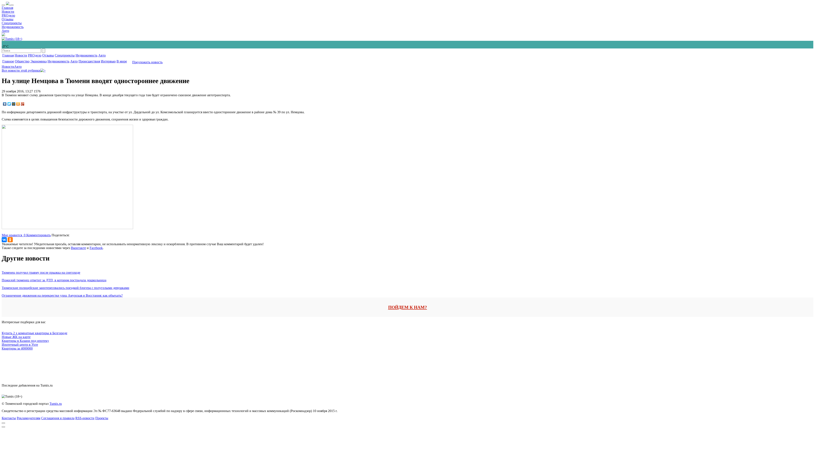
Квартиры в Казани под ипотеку (25, 341)
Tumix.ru (55, 403)
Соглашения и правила (57, 418)
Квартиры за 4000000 (17, 348)
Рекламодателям (28, 418)
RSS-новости (84, 418)
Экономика (38, 61)
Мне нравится (13, 235)
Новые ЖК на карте (16, 337)
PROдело (8, 15)
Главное (8, 61)
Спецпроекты (12, 23)
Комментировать (38, 235)
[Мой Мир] (13, 104)
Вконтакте (78, 248)
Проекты (101, 418)
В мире (122, 61)
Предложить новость (147, 62)
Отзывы (7, 19)
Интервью (108, 61)
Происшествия (89, 61)
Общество (22, 61)
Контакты (9, 418)
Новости (8, 11)
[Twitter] (9, 104)
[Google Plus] (22, 104)
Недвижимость (13, 27)
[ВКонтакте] (5, 104)
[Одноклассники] (18, 104)
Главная (7, 8)
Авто (5, 31)
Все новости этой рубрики (21, 70)
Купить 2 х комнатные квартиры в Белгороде (34, 333)
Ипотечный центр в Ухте (20, 344)
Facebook (96, 248)
